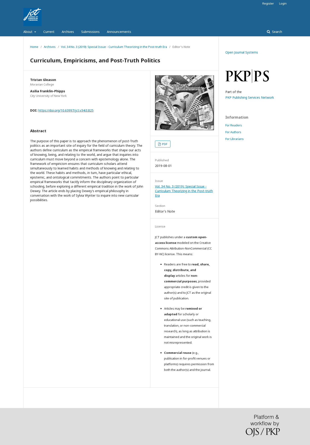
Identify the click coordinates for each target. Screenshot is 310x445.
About (28, 31)
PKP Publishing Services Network (249, 97)
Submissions (90, 31)
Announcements (119, 31)
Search (276, 31)
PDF (164, 144)
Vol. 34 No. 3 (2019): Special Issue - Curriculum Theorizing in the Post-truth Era (114, 47)
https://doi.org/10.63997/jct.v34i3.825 (65, 110)
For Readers (233, 125)
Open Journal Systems (241, 52)
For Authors (233, 132)
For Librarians (234, 139)
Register (268, 3)
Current (48, 31)
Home (34, 47)
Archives (68, 31)
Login (283, 3)
